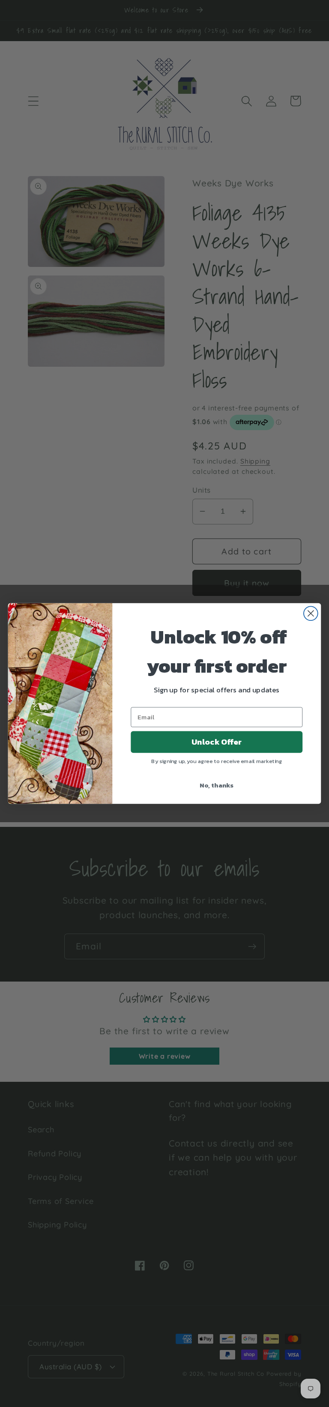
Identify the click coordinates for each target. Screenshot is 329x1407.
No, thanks (216, 785)
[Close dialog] (311, 613)
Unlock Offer (216, 742)
